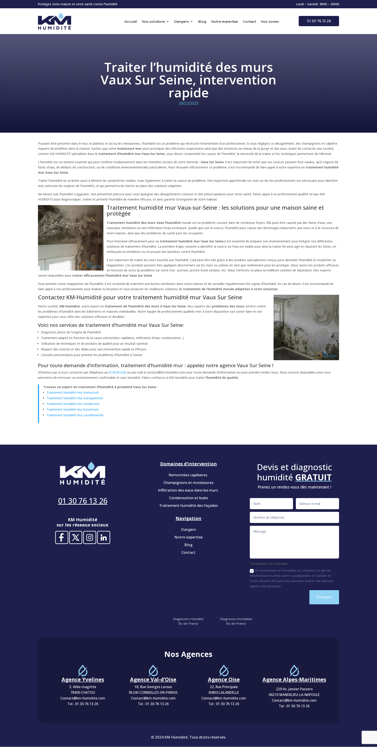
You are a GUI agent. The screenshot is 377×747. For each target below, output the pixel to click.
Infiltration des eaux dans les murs (188, 490)
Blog (202, 21)
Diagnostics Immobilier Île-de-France (236, 621)
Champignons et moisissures (188, 482)
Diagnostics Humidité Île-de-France (188, 621)
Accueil (130, 21)
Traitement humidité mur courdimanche (74, 415)
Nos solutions (153, 21)
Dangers (181, 21)
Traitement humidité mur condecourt (73, 404)
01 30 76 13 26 (319, 21)
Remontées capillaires (188, 474)
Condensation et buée (188, 497)
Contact (249, 21)
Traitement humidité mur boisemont (72, 409)
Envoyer (324, 597)
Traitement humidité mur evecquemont (74, 398)
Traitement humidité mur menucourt (72, 392)
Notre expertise (224, 21)
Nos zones (270, 21)
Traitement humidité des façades (188, 505)
